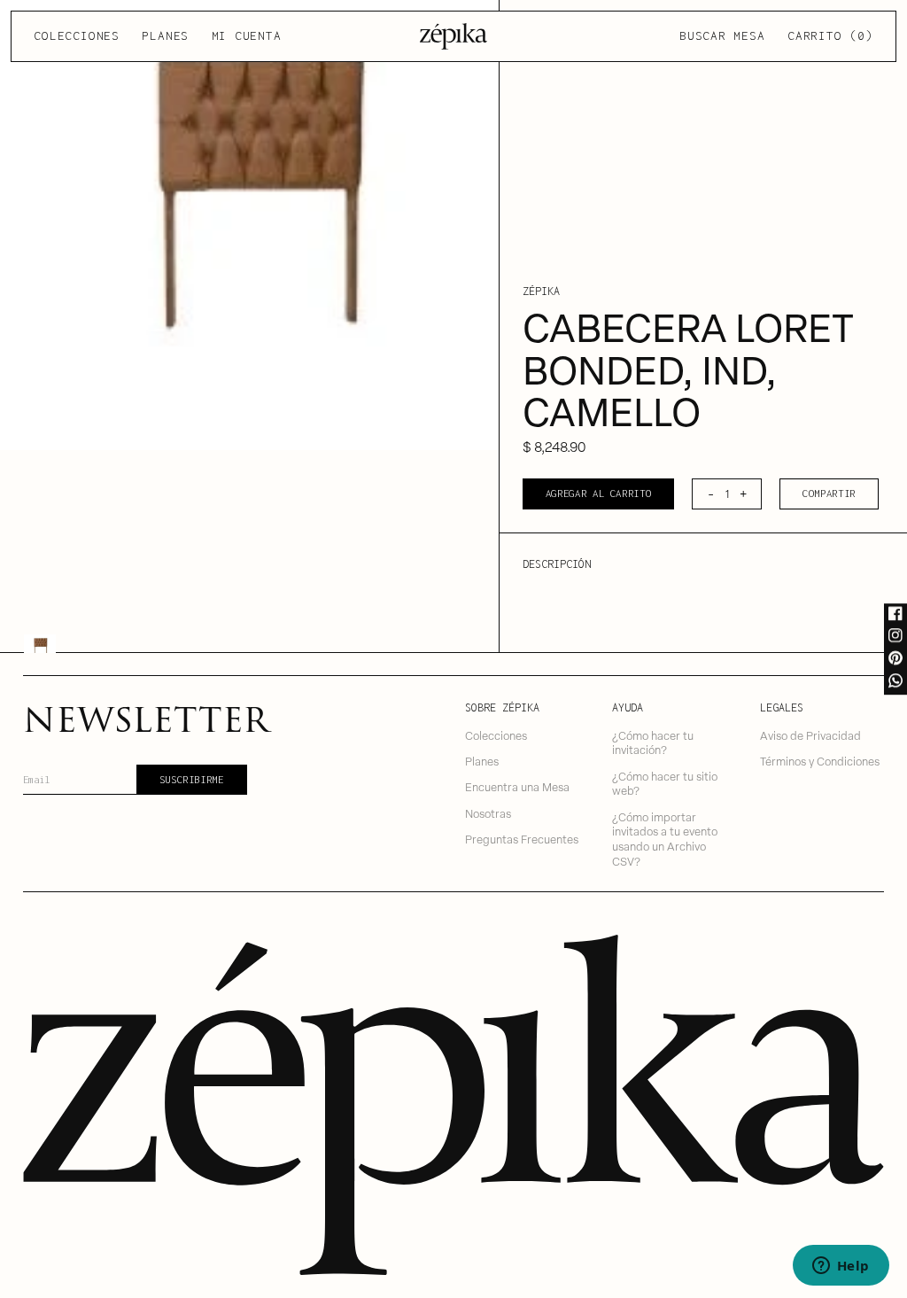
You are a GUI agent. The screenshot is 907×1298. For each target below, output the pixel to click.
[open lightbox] (249, 225)
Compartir (829, 493)
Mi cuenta (247, 35)
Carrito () (829, 35)
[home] (454, 36)
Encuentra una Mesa (517, 786)
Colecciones (76, 35)
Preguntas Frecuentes (521, 838)
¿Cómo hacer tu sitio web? (664, 783)
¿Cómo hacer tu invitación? (653, 742)
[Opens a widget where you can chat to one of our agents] (840, 1267)
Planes (165, 35)
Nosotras (488, 812)
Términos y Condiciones (820, 760)
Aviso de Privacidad (810, 734)
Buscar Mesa (721, 35)
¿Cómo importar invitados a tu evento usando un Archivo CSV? (664, 838)
